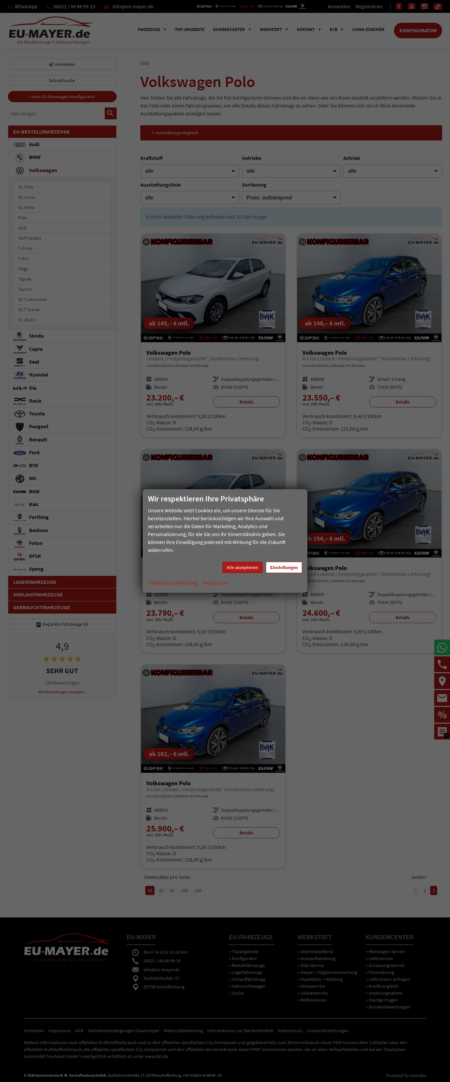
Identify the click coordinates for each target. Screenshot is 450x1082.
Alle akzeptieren (242, 567)
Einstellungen (284, 567)
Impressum (215, 582)
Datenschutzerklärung (172, 582)
